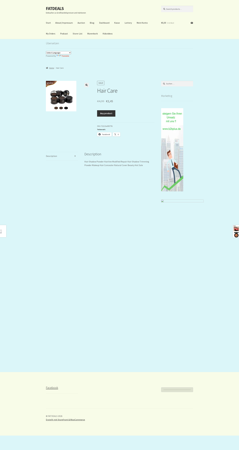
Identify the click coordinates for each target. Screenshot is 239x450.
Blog (92, 22)
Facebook (52, 388)
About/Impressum (64, 22)
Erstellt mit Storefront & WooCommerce (65, 419)
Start (48, 22)
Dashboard (104, 22)
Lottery (128, 22)
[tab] (62, 156)
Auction (81, 22)
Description (51, 156)
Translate (65, 56)
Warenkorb (92, 33)
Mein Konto (142, 22)
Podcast (64, 33)
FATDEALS (55, 8)
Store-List (77, 33)
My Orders (50, 33)
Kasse (117, 22)
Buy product (106, 113)
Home (51, 68)
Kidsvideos (108, 33)
